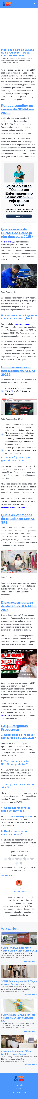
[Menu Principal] (34, 3)
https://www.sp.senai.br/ (22, 817)
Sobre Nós (19, 1085)
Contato (19, 1089)
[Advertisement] (19, 28)
